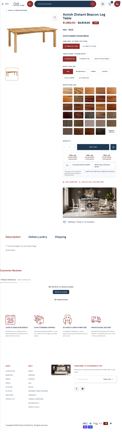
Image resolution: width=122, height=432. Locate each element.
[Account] (103, 4)
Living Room (10, 371)
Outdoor (9, 387)
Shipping (60, 237)
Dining (8, 379)
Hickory (105, 71)
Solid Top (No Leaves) (101, 59)
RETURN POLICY (33, 403)
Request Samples (111, 131)
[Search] (93, 4)
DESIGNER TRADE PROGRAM (38, 391)
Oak (68, 71)
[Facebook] (76, 388)
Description (13, 237)
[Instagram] (82, 388)
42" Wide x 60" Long (71, 46)
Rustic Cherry (69, 78)
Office (8, 383)
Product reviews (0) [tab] (8, 280)
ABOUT (30, 371)
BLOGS (30, 387)
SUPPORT (31, 379)
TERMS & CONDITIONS (35, 399)
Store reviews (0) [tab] (24, 280)
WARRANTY (32, 395)
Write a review (61, 292)
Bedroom (9, 375)
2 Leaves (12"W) (70, 59)
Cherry (93, 71)
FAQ (29, 383)
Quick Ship (9, 395)
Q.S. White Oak (84, 78)
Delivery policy (37, 237)
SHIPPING (31, 375)
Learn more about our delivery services (100, 171)
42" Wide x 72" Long (89, 46)
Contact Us (10, 399)
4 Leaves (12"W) (84, 59)
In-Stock (9, 391)
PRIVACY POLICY (34, 407)
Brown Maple (80, 71)
